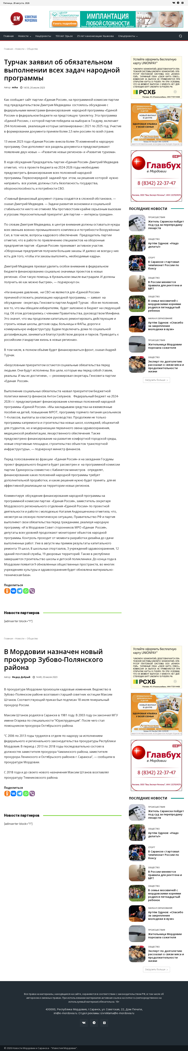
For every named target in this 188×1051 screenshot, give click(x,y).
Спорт (151, 258)
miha (15, 87)
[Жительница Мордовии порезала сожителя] (137, 344)
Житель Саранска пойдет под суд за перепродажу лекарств (166, 224)
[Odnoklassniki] (7, 591)
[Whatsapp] (26, 591)
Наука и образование (160, 318)
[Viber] (32, 591)
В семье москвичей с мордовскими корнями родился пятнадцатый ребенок (164, 305)
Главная (8, 48)
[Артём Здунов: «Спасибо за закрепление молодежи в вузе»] (137, 324)
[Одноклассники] (182, 3)
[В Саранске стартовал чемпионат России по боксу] (137, 263)
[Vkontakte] (13, 591)
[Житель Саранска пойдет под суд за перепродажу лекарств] (137, 223)
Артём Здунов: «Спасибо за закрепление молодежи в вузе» (165, 326)
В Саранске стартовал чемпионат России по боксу (163, 265)
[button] (180, 36)
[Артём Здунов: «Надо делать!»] (137, 243)
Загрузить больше (155, 380)
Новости (19, 48)
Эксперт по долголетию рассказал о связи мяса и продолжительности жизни (166, 366)
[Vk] (173, 3)
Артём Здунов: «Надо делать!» (163, 244)
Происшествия (156, 217)
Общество (32, 48)
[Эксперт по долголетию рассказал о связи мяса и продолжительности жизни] (137, 364)
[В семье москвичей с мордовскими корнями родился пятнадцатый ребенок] (137, 303)
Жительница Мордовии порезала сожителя (165, 345)
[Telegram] (178, 3)
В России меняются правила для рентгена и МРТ (165, 285)
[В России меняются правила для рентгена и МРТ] (137, 283)
